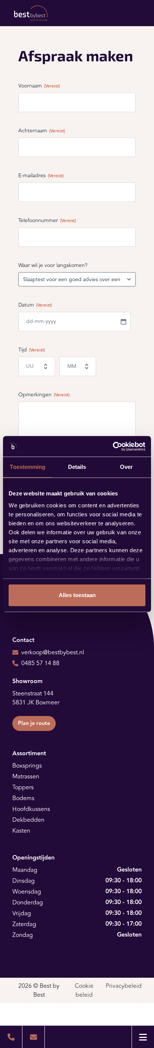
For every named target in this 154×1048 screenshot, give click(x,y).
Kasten (21, 830)
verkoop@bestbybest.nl (52, 652)
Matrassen (25, 776)
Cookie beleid (84, 990)
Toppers (23, 787)
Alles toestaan (77, 595)
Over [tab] (126, 467)
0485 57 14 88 (40, 663)
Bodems (23, 798)
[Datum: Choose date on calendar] (123, 321)
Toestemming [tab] (27, 467)
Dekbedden (28, 819)
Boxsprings (27, 765)
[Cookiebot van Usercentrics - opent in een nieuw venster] (112, 446)
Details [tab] (77, 467)
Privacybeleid (124, 985)
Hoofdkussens (31, 809)
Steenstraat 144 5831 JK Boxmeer (35, 698)
